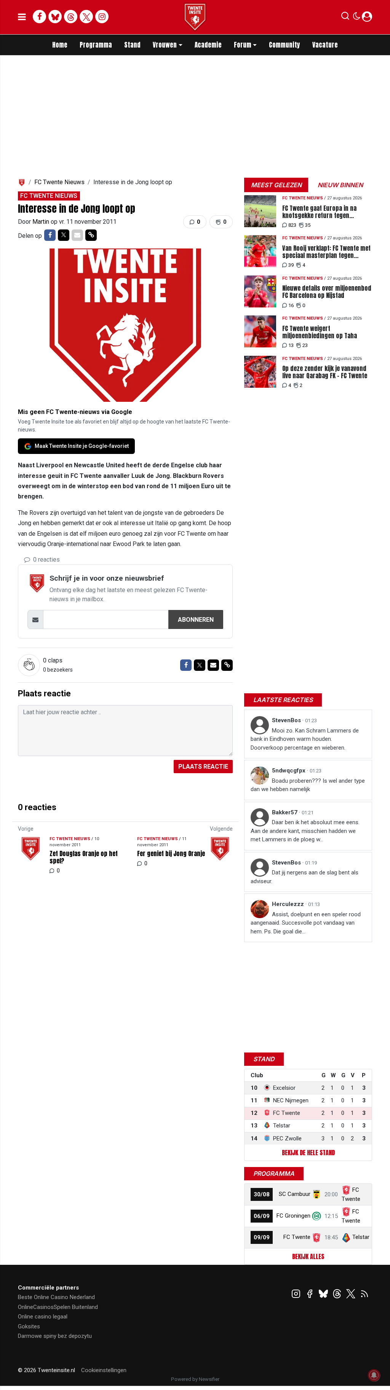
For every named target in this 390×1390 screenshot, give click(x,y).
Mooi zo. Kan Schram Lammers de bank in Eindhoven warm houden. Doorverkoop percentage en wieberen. (305, 739)
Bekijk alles (308, 1256)
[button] (345, 17)
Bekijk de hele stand (308, 1152)
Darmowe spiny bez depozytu (55, 1336)
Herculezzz (288, 904)
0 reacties (46, 559)
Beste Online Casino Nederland (56, 1297)
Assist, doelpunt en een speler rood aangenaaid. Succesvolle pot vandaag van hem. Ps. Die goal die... (306, 923)
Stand (132, 45)
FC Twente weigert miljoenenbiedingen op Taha (319, 332)
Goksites (29, 1326)
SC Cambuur (294, 1194)
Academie (208, 45)
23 (305, 345)
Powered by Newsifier (195, 1379)
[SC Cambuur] (316, 1194)
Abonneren (196, 619)
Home (59, 45)
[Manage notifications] (374, 1375)
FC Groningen (293, 1215)
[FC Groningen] (316, 1215)
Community (284, 45)
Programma (96, 45)
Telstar (360, 1237)
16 (291, 305)
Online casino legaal (42, 1316)
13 (291, 345)
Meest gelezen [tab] (276, 185)
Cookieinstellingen (103, 1370)
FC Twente (296, 1237)
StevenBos (287, 720)
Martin (41, 221)
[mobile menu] (22, 17)
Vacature (325, 45)
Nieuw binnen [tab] (340, 185)
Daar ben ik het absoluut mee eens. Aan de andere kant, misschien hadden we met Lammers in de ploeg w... (305, 831)
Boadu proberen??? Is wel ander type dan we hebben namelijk (308, 785)
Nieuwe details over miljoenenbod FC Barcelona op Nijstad (326, 292)
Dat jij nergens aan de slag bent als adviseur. (304, 877)
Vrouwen (165, 45)
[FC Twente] (316, 1237)
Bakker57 (285, 812)
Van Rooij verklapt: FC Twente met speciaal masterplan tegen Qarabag (326, 252)
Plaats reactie (203, 766)
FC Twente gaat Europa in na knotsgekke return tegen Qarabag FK (319, 212)
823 (292, 225)
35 (307, 225)
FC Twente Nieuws (59, 182)
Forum (242, 45)
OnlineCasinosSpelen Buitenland (58, 1307)
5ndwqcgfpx (289, 770)
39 (291, 265)
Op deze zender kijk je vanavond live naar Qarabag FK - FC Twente (324, 372)
